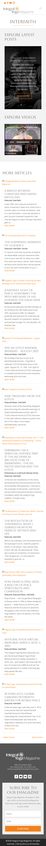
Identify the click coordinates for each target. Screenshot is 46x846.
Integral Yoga (14, 127)
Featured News (10, 354)
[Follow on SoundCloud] (25, 776)
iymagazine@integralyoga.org (23, 769)
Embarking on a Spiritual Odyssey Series (21, 473)
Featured (8, 200)
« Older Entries (8, 737)
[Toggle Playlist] (35, 142)
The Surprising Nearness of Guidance (22, 244)
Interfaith (17, 200)
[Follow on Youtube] (21, 776)
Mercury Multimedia (30, 844)
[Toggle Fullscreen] (38, 142)
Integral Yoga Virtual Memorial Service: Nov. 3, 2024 (22, 643)
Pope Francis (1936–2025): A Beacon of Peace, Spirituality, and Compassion (21, 586)
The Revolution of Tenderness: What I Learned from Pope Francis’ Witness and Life (20, 527)
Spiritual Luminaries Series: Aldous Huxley (23, 59)
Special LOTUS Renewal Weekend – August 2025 (21, 349)
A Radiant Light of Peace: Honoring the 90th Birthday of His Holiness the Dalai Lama (22, 295)
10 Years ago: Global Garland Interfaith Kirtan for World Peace (22, 697)
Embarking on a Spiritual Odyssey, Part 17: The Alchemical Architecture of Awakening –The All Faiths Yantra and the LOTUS (21, 460)
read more (9, 225)
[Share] (32, 142)
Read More (23, 95)
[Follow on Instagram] (29, 776)
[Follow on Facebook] (16, 776)
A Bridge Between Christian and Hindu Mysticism (20, 194)
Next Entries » (38, 737)
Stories (25, 248)
